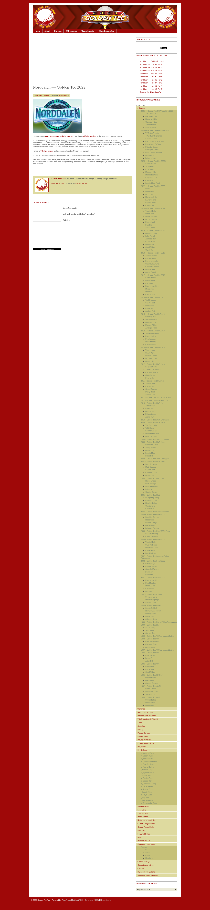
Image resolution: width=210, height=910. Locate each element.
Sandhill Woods (151, 255)
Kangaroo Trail (151, 178)
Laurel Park (150, 409)
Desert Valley (150, 342)
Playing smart (142, 736)
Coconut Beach (151, 372)
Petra (147, 189)
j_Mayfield (145, 798)
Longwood (149, 705)
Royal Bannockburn (153, 611)
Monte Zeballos (151, 217)
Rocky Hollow (150, 336)
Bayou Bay (149, 475)
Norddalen (63, 95)
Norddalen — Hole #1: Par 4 (151, 64)
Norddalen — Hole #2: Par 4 (151, 67)
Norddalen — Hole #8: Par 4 (151, 86)
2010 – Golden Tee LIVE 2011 (152, 403)
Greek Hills (149, 361)
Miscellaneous (143, 806)
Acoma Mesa (150, 127)
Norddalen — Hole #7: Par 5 (151, 83)
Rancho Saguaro (152, 641)
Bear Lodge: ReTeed (153, 153)
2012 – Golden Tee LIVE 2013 (153, 364)
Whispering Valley (152, 498)
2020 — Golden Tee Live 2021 (153, 208)
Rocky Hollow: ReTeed (154, 141)
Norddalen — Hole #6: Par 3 (151, 80)
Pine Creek (149, 214)
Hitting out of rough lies (146, 820)
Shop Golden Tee (106, 31)
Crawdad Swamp (152, 264)
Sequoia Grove (151, 367)
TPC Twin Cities (151, 114)
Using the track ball (145, 712)
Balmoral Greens (152, 528)
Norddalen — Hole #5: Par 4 (151, 77)
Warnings (141, 709)
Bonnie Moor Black (152, 183)
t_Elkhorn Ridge (147, 770)
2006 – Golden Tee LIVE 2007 (153, 478)
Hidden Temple (151, 219)
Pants (147, 855)
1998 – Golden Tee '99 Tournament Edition (157, 636)
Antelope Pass (151, 328)
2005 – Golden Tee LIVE (150, 495)
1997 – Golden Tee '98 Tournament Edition (157, 650)
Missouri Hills (150, 172)
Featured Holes (143, 834)
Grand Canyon (151, 389)
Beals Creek (150, 269)
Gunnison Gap (151, 122)
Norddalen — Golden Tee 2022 (152, 61)
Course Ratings (143, 862)
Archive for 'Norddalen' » (150, 92)
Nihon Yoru (149, 194)
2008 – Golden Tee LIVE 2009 (153, 442)
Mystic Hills (149, 289)
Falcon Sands (150, 414)
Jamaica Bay (150, 239)
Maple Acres (150, 586)
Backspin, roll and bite (146, 872)
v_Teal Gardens (147, 764)
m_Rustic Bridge (147, 789)
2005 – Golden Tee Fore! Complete (155, 512)
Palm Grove (150, 655)
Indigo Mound (150, 489)
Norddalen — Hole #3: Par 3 (151, 71)
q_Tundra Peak (147, 778)
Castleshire (149, 589)
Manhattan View (151, 175)
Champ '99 (149, 205)
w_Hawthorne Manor (149, 761)
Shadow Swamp (151, 534)
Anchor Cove (150, 602)
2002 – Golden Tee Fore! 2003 (153, 561)
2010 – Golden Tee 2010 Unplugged (155, 420)
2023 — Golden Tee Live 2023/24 (154, 161)
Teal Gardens (150, 300)
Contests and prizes (145, 865)
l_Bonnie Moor (146, 792)
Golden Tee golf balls (145, 827)
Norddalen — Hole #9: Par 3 (151, 89)
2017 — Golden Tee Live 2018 (153, 275)
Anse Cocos (150, 228)
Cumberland (150, 180)
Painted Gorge (151, 523)
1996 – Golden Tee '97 (150, 664)
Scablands (149, 166)
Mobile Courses (143, 750)
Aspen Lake (150, 647)
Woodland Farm (151, 445)
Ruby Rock (149, 306)
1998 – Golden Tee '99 (150, 639)
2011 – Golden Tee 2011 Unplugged (155, 400)
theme (105, 900)
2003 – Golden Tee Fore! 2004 (153, 539)
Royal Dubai (150, 281)
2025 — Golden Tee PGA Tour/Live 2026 (157, 111)
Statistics (141, 726)
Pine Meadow (150, 258)
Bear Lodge (150, 378)
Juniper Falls (150, 311)
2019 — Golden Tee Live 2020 (153, 231)
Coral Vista (149, 509)
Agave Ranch (150, 272)
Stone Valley (150, 627)
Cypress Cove (151, 472)
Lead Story (141, 810)
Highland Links (151, 358)
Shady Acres (150, 353)
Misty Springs (150, 467)
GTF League (71, 31)
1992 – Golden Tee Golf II (151, 686)
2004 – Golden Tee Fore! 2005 (153, 514)
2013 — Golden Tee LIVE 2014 (153, 347)
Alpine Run (149, 417)
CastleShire (150, 250)
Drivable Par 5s (143, 841)
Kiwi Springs (150, 563)
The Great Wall (151, 425)
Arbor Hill (149, 661)
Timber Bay (150, 406)
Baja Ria (148, 225)
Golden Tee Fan (42, 95)
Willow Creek (150, 689)
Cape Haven (150, 375)
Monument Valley (152, 434)
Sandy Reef (150, 303)
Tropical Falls (150, 211)
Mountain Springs (152, 600)
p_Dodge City (146, 781)
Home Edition (142, 817)
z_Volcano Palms (147, 753)
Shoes (147, 850)
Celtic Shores (150, 345)
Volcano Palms (151, 319)
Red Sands (149, 169)
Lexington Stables (152, 150)
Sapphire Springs (152, 517)
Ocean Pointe (150, 678)
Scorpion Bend (151, 597)
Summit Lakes (151, 464)
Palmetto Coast (151, 147)
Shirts (147, 853)
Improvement (142, 813)
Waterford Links (151, 691)
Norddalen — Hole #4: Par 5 (151, 74)
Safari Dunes (150, 278)
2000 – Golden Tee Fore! (151, 605)
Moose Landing (151, 486)
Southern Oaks (151, 431)
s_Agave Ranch (147, 773)
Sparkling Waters (152, 333)
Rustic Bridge (150, 481)
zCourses (141, 108)
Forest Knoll (150, 222)
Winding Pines (151, 317)
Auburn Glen (150, 395)
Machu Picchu (151, 116)
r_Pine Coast (146, 775)
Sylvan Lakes (150, 700)
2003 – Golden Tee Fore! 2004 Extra (155, 531)
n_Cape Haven (147, 786)
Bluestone (149, 575)
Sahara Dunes (151, 139)
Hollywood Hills (151, 197)
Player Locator (88, 31)
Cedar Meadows (151, 536)
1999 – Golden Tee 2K (149, 625)
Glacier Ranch (151, 492)
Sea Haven (149, 630)
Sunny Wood (150, 447)
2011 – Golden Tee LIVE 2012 (152, 381)
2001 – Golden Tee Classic (151, 594)
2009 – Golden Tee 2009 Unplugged (155, 439)
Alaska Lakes (150, 125)
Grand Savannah (152, 450)
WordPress (66, 900)
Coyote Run (150, 633)
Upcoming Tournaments (147, 716)
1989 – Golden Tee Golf (150, 697)
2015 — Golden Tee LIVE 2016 (153, 314)
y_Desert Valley (147, 756)
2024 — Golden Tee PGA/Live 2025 (155, 130)
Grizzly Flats (150, 411)
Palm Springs (150, 484)
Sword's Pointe (151, 545)
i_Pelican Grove (147, 800)
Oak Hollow (150, 525)
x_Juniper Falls (147, 759)
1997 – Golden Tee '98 (150, 653)
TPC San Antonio (152, 133)
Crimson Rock (151, 619)
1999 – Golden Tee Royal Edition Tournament (159, 622)
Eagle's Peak (150, 203)
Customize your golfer (146, 844)
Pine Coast (149, 308)
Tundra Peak (150, 383)
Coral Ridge (150, 247)
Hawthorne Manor (152, 322)
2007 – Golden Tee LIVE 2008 (153, 462)
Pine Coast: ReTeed (153, 144)
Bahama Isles (150, 158)
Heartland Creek (151, 548)
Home (37, 31)
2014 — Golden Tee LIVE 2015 (153, 331)
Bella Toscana (151, 436)
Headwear (149, 858)
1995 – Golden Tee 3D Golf (151, 675)
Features (141, 830)
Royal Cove (150, 386)
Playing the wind (143, 733)
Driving (140, 837)
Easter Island (150, 200)
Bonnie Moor (150, 453)
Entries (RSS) (77, 900)
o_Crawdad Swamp (148, 784)
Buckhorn (149, 572)
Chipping (140, 868)
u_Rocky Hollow (147, 767)
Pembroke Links (151, 261)
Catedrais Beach (152, 267)
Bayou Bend (150, 658)
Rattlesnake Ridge (152, 286)
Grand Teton (150, 242)
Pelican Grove (151, 356)
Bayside (148, 591)
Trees (139, 723)
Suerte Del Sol (151, 608)
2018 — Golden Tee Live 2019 (153, 253)
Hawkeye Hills (151, 119)
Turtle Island (150, 350)
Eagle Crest (150, 470)
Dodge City (149, 244)
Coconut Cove (151, 644)
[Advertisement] (82, 58)
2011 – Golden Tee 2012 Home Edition (156, 398)
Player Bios (142, 747)
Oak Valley (149, 680)
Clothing (144, 847)
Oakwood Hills (151, 233)
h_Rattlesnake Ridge (149, 803)
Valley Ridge (150, 694)
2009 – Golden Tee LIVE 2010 (153, 423)
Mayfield (148, 292)
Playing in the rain (144, 740)
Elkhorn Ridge (151, 325)
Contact (58, 31)
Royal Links (150, 703)
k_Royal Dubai (146, 795)
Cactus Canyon (151, 683)
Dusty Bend (150, 392)
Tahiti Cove (149, 428)
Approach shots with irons (147, 875)
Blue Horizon (150, 553)
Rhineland (149, 283)
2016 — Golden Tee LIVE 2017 (153, 297)
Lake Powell (150, 236)
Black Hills (149, 456)
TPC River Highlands (153, 136)
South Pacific (150, 164)
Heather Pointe (151, 503)
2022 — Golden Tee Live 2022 (153, 186)
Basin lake (149, 155)
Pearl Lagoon (150, 339)
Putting (140, 729)
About (47, 31)
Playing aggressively (145, 743)
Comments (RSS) (92, 900)
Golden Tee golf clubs (146, 824)
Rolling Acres (150, 614)
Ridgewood (149, 520)
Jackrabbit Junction (153, 370)
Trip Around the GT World (147, 719)
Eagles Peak (150, 550)
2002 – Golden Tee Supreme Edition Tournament (155, 557)
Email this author (57, 183)
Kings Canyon (151, 566)
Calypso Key (150, 294)
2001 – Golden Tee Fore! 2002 (153, 578)
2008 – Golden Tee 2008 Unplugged (155, 459)
